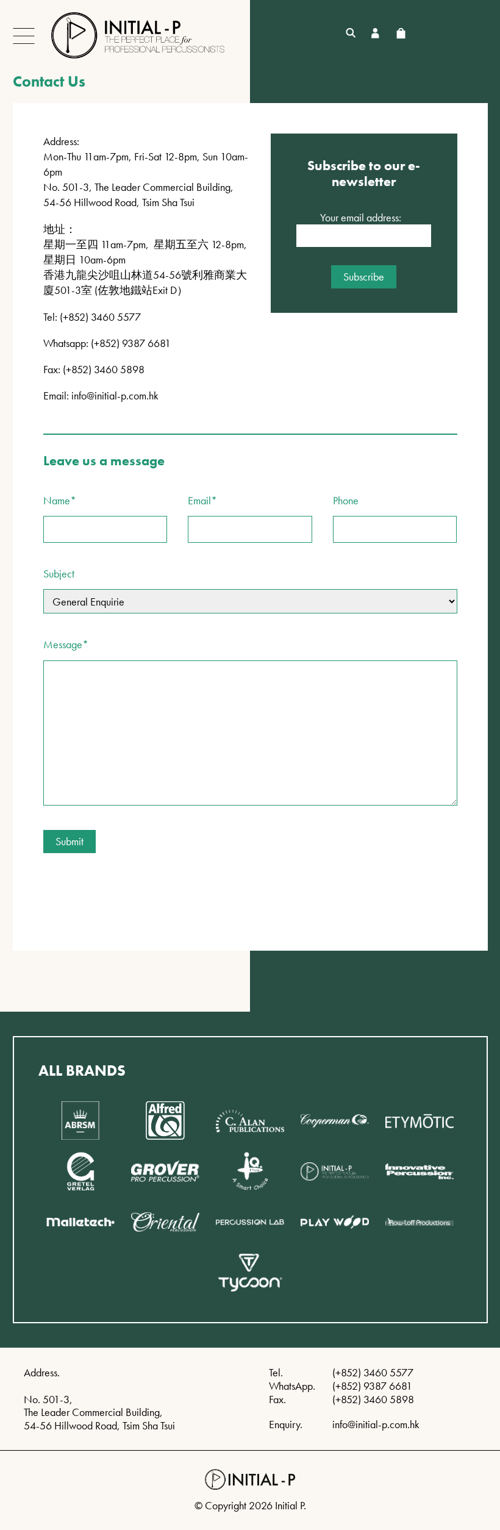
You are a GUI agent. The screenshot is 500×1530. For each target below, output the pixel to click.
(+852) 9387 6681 (372, 1386)
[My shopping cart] (401, 33)
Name (59, 500)
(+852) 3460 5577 (372, 1372)
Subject (58, 574)
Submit (69, 841)
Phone (346, 500)
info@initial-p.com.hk (115, 395)
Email (202, 500)
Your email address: (360, 217)
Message (65, 644)
